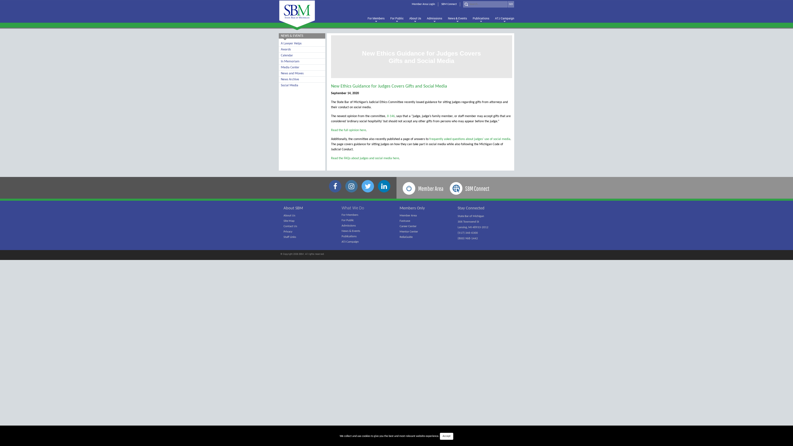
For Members (350, 215)
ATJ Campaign (350, 241)
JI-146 (391, 116)
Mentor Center (409, 231)
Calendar (287, 55)
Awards (286, 49)
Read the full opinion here (348, 130)
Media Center (290, 67)
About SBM (293, 208)
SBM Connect (449, 4)
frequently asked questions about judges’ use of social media (469, 139)
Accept (447, 436)
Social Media (289, 85)
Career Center (408, 226)
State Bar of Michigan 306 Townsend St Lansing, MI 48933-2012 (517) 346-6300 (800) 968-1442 (473, 227)
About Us (289, 215)
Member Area (408, 215)
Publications (349, 236)
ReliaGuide (406, 237)
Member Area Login (423, 4)
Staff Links (290, 237)
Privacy (288, 231)
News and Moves (292, 73)
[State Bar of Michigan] (297, 14)
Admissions (349, 225)
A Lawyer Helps (291, 43)
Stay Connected (471, 208)
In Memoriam (290, 61)
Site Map (289, 221)
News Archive (290, 79)
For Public (348, 220)
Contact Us (290, 226)
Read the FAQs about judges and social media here (365, 158)
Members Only (412, 208)
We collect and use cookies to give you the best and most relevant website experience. (395, 436)
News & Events (351, 231)
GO (511, 4)
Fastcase (405, 221)
